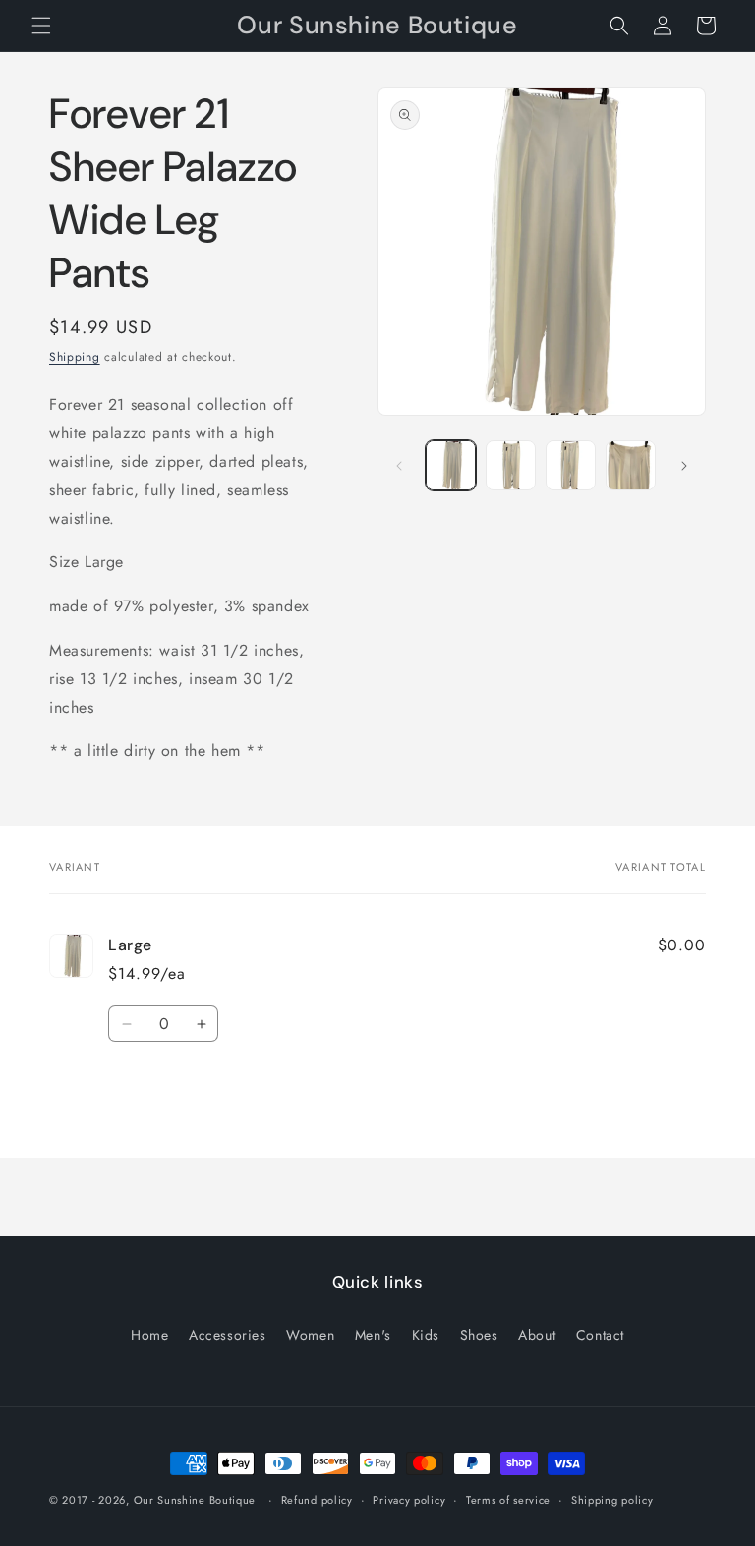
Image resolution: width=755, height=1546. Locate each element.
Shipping (74, 357)
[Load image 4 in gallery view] (631, 465)
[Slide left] (399, 465)
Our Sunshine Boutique (195, 1500)
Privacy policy (409, 1500)
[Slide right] (684, 465)
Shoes (479, 1335)
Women (310, 1335)
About (536, 1335)
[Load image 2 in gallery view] (511, 465)
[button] (41, 25)
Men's (373, 1335)
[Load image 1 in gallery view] (451, 465)
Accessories (227, 1335)
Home (149, 1335)
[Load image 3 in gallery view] (571, 465)
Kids (425, 1335)
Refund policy (317, 1500)
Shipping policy (612, 1500)
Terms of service (508, 1500)
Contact (600, 1335)
